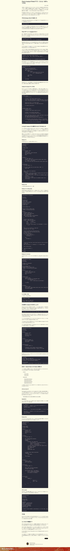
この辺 (34, 42)
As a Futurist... (8, 549)
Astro (39, 550)
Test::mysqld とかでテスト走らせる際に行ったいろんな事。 (32, 396)
